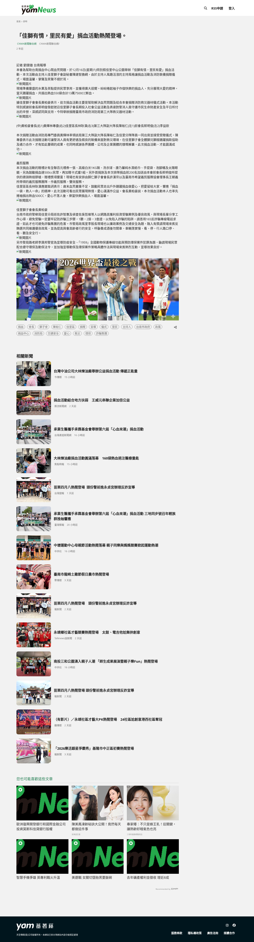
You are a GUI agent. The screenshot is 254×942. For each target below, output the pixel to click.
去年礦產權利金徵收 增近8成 (148, 877)
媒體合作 (229, 933)
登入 (232, 8)
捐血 (20, 327)
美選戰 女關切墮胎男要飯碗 (92, 877)
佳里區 (70, 327)
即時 (25, 21)
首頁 (18, 21)
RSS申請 (217, 8)
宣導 (93, 327)
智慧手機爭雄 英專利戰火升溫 (38, 877)
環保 (88, 333)
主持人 (127, 327)
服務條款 (176, 933)
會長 (31, 327)
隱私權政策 (195, 933)
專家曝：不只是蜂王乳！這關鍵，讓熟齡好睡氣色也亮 (151, 826)
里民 (114, 327)
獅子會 (43, 327)
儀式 (104, 327)
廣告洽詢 (212, 933)
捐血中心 (23, 333)
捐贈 (82, 327)
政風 (158, 327)
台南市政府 (143, 327)
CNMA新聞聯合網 (26, 43)
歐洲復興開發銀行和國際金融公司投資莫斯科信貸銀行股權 (41, 826)
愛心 (66, 333)
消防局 (38, 333)
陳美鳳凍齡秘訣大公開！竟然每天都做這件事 (96, 826)
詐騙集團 (101, 333)
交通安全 (53, 333)
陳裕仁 (57, 327)
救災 (77, 333)
